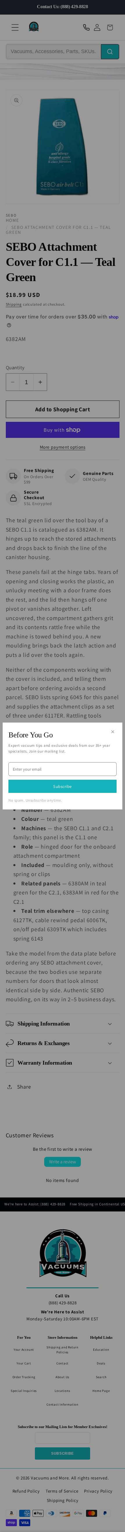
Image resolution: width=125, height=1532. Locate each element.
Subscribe (62, 786)
